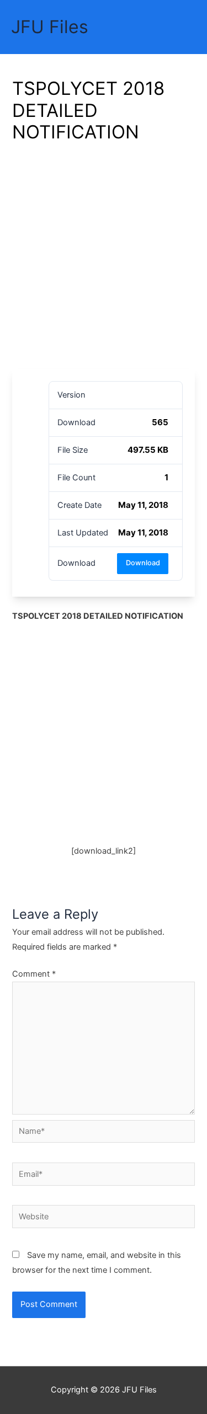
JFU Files (49, 27)
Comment (34, 974)
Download (143, 563)
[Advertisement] (103, 260)
